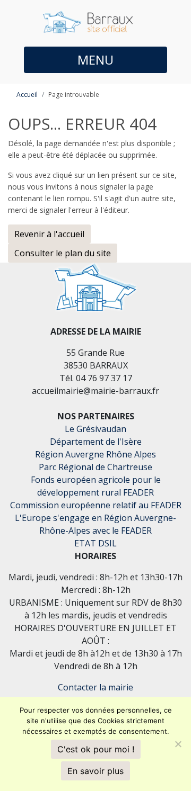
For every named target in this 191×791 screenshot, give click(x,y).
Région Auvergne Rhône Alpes (95, 454)
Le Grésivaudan (95, 429)
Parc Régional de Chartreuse (95, 467)
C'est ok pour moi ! (95, 749)
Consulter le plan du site (62, 253)
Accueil (27, 94)
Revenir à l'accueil (49, 234)
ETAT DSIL (95, 543)
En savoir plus (95, 771)
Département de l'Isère (96, 441)
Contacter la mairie (95, 687)
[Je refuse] (177, 744)
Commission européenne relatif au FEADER (95, 505)
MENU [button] (95, 59)
